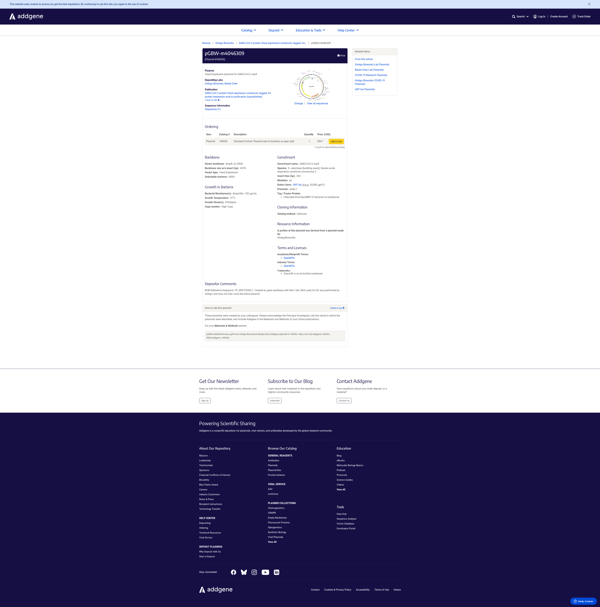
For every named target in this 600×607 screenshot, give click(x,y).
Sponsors (204, 470)
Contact (315, 589)
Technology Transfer (209, 509)
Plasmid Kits (274, 470)
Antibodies (273, 460)
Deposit (274, 30)
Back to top (336, 308)
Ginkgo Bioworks (224, 43)
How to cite (212, 100)
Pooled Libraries (276, 475)
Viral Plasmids (275, 537)
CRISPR (272, 512)
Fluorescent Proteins (279, 522)
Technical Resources (210, 532)
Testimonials (206, 465)
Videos (340, 484)
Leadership (205, 460)
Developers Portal (346, 528)
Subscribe (275, 400)
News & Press (206, 499)
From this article (364, 59)
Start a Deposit (207, 556)
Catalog (246, 30)
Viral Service (205, 537)
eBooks (341, 460)
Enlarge (299, 103)
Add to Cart (336, 141)
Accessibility (363, 589)
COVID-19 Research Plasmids (371, 75)
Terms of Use (381, 589)
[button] (520, 16)
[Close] (588, 4)
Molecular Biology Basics (350, 465)
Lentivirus (273, 494)
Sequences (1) (213, 109)
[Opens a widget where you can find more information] (583, 601)
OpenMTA (289, 257)
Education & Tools (308, 30)
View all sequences (317, 103)
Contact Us (344, 400)
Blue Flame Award (208, 484)
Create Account (559, 16)
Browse (206, 43)
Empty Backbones (277, 517)
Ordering (203, 527)
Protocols (342, 475)
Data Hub (341, 514)
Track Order (584, 16)
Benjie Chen (231, 83)
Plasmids (365, 89)
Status (397, 589)
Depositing (204, 523)
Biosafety (204, 479)
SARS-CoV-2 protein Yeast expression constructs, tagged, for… (273, 43)
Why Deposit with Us (210, 551)
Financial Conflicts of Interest (214, 475)
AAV (270, 489)
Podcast (341, 470)
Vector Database (345, 523)
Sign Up (205, 400)
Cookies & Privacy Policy (337, 589)
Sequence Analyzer (347, 518)
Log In (541, 16)
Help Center (346, 30)
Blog (339, 455)
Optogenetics (275, 527)
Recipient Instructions (210, 504)
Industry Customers (209, 494)
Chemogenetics (276, 508)
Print (342, 55)
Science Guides (345, 479)
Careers (203, 489)
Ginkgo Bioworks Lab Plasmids (372, 64)
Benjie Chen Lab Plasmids (369, 69)
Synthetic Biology (277, 532)
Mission (203, 455)
